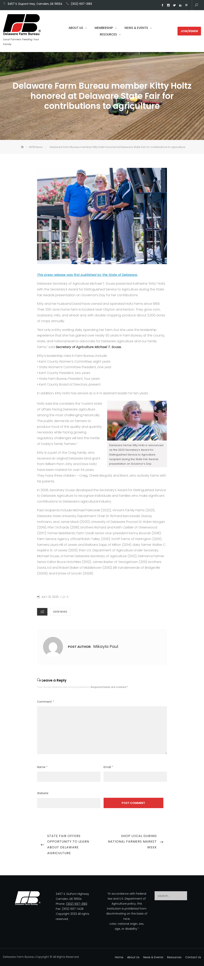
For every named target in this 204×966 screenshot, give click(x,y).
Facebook (162, 5)
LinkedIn (180, 5)
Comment (45, 702)
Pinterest (186, 5)
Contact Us (193, 957)
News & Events (136, 28)
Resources (108, 34)
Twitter (174, 5)
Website (42, 793)
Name (42, 767)
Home (119, 957)
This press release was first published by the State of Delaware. (87, 274)
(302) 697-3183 (81, 4)
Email (108, 767)
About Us (76, 28)
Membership (104, 28)
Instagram (168, 5)
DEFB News (60, 612)
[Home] (22, 147)
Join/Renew (189, 31)
